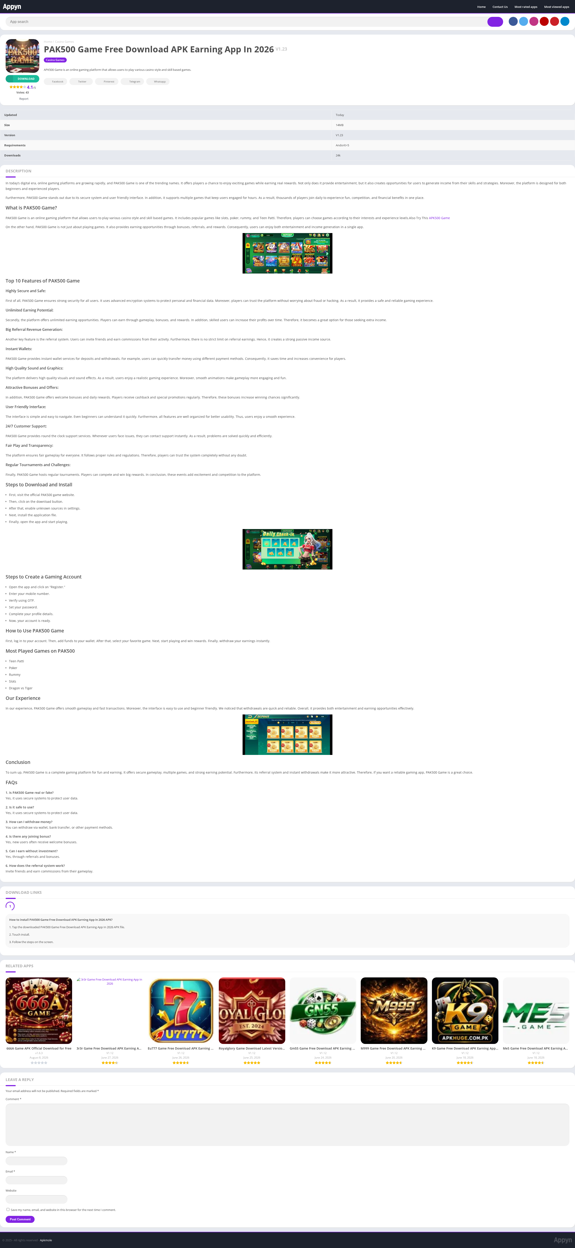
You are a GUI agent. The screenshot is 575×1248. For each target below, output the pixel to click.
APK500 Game (439, 218)
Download (26, 79)
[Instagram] (533, 21)
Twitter (82, 81)
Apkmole (46, 1241)
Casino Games (64, 42)
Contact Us (500, 7)
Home (481, 7)
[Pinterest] (554, 21)
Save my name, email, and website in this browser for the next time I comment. (63, 1211)
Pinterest (109, 81)
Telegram (134, 81)
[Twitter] (523, 21)
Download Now (30, 907)
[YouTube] (544, 21)
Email (10, 1172)
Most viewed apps (556, 7)
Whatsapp (160, 81)
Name (11, 1153)
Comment (13, 1100)
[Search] (495, 22)
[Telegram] (564, 21)
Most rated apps (526, 7)
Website (11, 1192)
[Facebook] (513, 21)
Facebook (57, 81)
